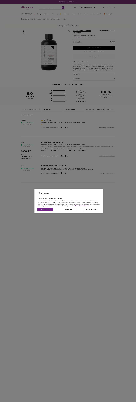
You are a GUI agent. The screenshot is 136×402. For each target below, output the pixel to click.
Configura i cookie (91, 209)
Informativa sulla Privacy (81, 206)
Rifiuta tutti (68, 209)
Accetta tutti (45, 209)
